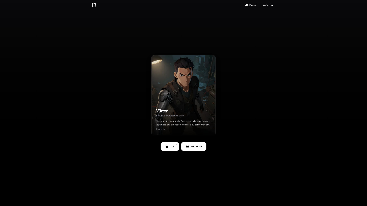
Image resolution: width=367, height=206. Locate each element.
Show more (160, 129)
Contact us (268, 5)
